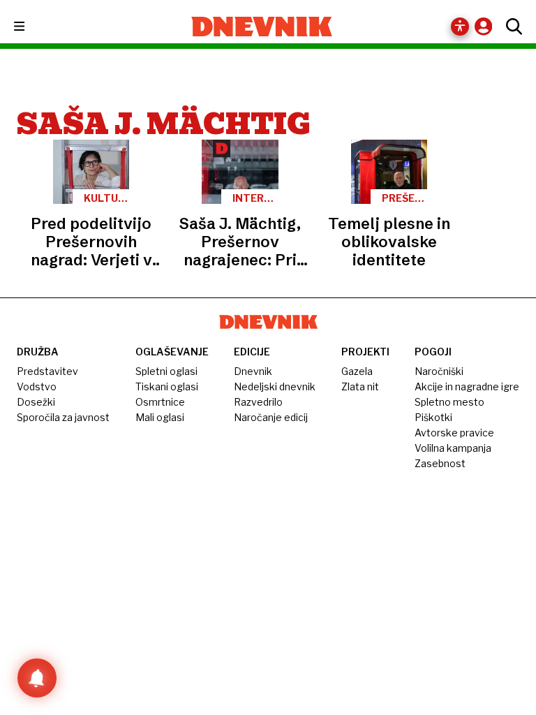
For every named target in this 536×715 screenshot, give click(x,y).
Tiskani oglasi (166, 386)
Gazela (357, 371)
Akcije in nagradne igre (467, 386)
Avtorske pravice (454, 432)
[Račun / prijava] (487, 26)
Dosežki (36, 402)
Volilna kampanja (453, 448)
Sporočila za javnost (63, 417)
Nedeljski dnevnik (274, 386)
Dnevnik (253, 371)
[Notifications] (37, 678)
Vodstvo (37, 386)
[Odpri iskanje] (510, 26)
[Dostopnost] (460, 26)
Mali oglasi (159, 417)
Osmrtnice (160, 402)
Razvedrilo (258, 402)
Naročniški (439, 371)
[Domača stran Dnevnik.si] (262, 26)
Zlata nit (360, 386)
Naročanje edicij (271, 417)
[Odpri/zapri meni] (32, 27)
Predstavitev (47, 371)
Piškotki (433, 417)
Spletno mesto (449, 402)
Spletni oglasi (166, 371)
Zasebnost (440, 463)
